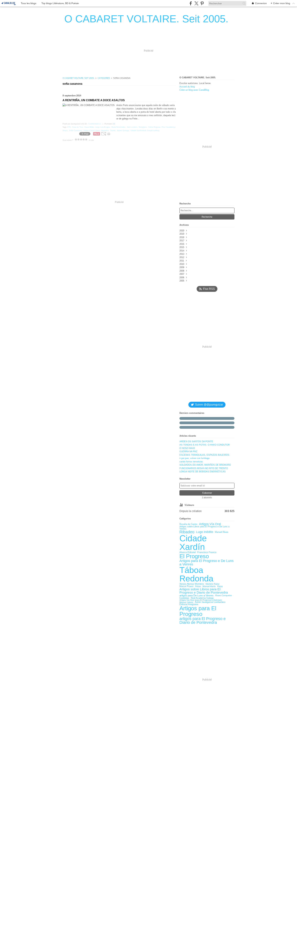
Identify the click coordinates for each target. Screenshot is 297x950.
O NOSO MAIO (187, 448)
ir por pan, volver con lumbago (194, 458)
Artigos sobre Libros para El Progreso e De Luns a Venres (204, 528)
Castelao (184, 598)
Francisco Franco (206, 552)
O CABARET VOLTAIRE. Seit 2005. (78, 78)
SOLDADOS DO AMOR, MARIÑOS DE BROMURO (205, 465)
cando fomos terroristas (191, 461)
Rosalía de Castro (188, 524)
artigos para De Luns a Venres (196, 595)
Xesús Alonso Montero (191, 584)
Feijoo (198, 586)
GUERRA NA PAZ (188, 451)
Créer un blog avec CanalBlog (194, 90)
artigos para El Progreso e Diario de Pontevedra (202, 621)
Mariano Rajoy (212, 584)
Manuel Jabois (186, 602)
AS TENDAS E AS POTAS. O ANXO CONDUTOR (204, 444)
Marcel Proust (186, 586)
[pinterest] (202, 3)
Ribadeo (186, 532)
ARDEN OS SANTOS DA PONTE (196, 441)
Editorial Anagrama (188, 604)
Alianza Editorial (187, 552)
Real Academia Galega (202, 598)
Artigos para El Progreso (197, 611)
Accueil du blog (187, 86)
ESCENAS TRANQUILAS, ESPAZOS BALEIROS (204, 455)
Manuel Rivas (221, 532)
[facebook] (191, 3)
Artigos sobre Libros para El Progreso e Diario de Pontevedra (203, 591)
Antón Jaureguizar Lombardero (210, 602)
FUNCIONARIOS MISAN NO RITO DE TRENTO (203, 468)
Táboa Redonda (196, 574)
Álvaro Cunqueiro (223, 595)
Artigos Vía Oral (210, 524)
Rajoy (220, 586)
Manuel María (209, 586)
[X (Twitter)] (196, 3)
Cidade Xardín (193, 542)
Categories (104, 78)
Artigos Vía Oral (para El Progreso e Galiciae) (200, 600)
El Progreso (194, 556)
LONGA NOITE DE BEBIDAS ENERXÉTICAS (202, 471)
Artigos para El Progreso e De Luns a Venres (206, 562)
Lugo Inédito (204, 532)
